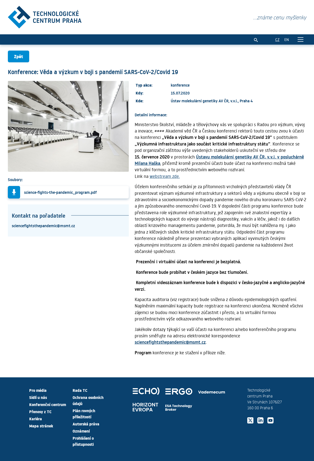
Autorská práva (86, 423)
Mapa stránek (41, 425)
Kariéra (35, 418)
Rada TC (80, 390)
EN (286, 39)
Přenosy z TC (40, 411)
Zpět (18, 56)
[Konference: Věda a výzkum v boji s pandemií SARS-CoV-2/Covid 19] (44, 16)
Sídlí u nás (38, 397)
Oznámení (81, 430)
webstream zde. (165, 176)
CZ (277, 39)
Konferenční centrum (47, 404)
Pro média (38, 390)
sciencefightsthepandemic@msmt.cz (43, 225)
